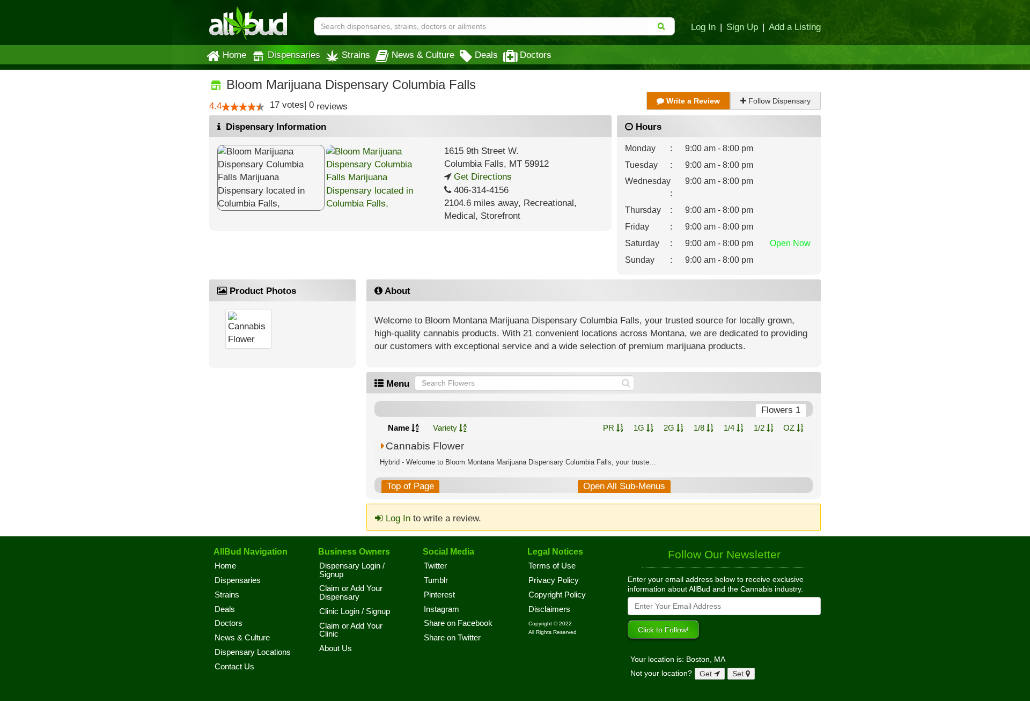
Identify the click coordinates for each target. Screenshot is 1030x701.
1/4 (730, 427)
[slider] (243, 106)
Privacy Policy (553, 580)
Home (234, 55)
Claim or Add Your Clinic (350, 630)
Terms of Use (552, 566)
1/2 (760, 427)
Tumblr (436, 580)
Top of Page (410, 486)
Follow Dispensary (778, 101)
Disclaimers (549, 609)
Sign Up (742, 27)
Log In (703, 27)
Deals (486, 55)
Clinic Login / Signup (354, 611)
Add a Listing (795, 27)
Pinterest (439, 595)
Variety (446, 427)
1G (640, 427)
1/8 (700, 427)
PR (609, 427)
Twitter (435, 566)
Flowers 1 (780, 410)
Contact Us (234, 666)
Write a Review (692, 101)
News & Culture (423, 55)
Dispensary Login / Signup (352, 570)
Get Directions (481, 177)
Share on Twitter (452, 637)
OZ (790, 427)
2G (670, 427)
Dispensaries (294, 55)
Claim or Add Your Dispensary (350, 592)
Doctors (535, 55)
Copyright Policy (557, 595)
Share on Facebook (458, 623)
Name (399, 427)
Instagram (441, 609)
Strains (356, 55)
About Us (335, 648)
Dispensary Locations (253, 652)
